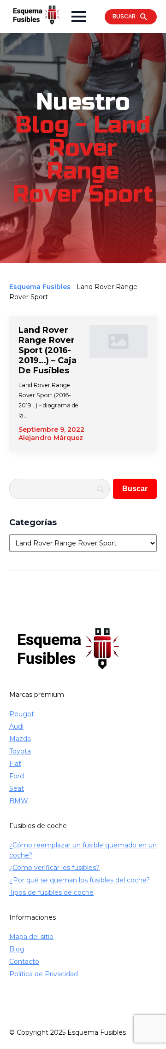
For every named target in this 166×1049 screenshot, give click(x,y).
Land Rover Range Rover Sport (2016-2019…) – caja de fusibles (47, 350)
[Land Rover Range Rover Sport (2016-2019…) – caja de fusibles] (118, 383)
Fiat (15, 763)
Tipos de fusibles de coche (51, 892)
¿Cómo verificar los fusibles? (54, 868)
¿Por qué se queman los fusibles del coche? (79, 880)
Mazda (20, 739)
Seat (16, 788)
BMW (18, 801)
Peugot (21, 714)
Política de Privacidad (43, 974)
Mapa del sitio (31, 937)
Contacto (24, 961)
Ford (16, 776)
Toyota (20, 751)
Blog (16, 949)
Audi (16, 726)
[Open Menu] (78, 16)
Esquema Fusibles (40, 287)
